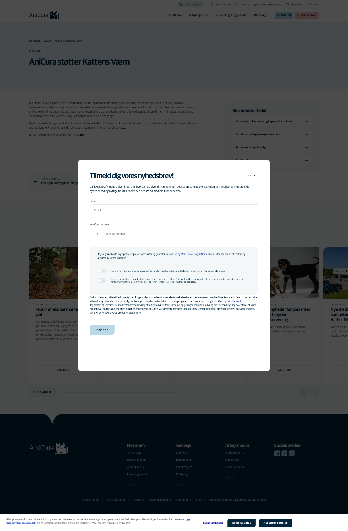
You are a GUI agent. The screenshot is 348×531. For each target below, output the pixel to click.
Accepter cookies (276, 522)
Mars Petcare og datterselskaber (198, 254)
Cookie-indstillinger (213, 523)
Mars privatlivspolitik (230, 301)
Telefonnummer (99, 224)
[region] (174, 522)
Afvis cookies (241, 522)
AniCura (173, 254)
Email (93, 201)
